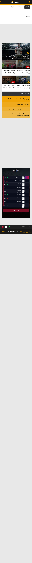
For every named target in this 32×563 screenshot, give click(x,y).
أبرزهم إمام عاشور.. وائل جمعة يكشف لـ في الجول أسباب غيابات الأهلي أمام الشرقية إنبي (16, 114)
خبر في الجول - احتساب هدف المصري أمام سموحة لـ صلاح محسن (23, 72)
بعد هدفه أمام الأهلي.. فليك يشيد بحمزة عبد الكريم (16, 109)
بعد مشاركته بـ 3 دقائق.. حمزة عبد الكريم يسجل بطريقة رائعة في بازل (16, 99)
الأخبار (27, 6)
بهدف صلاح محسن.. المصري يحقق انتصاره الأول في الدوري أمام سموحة (23, 87)
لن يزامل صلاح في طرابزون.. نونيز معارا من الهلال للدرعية (9, 86)
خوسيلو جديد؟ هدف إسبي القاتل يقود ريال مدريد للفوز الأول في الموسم (17, 57)
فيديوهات (20, 6)
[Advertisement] (16, 143)
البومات (12, 6)
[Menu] (29, 2)
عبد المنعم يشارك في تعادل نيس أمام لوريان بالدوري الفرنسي (9, 72)
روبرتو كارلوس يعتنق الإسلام (16, 105)
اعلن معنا (3, 231)
